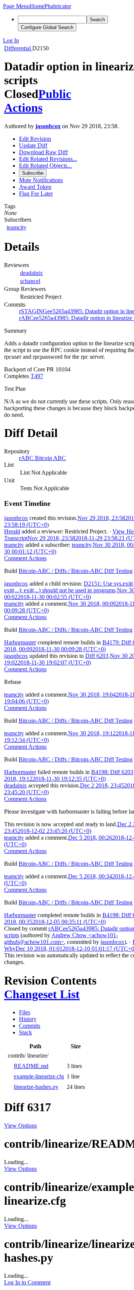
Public (54, 94)
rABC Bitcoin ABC (42, 458)
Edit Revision (35, 139)
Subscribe (33, 173)
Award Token (35, 187)
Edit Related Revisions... (48, 159)
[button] (16, 6)
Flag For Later (36, 193)
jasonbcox (48, 126)
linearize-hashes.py (36, 1087)
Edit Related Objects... (45, 165)
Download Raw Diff (43, 152)
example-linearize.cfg (39, 1076)
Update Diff (33, 145)
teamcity (16, 227)
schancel (30, 281)
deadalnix (31, 273)
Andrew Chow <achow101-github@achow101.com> (61, 938)
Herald (12, 531)
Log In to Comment (27, 1282)
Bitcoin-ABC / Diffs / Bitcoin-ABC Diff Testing (76, 571)
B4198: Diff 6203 (112, 772)
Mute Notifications (41, 180)
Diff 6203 (96, 656)
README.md (31, 1066)
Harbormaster (20, 642)
